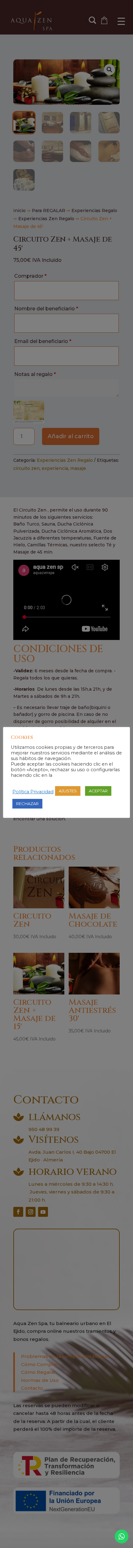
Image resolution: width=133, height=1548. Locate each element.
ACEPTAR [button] (98, 790)
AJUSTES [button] (68, 790)
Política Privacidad (33, 792)
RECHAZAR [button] (27, 803)
